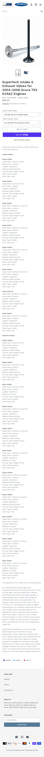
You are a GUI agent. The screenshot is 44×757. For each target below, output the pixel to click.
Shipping (5, 104)
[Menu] (40, 4)
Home (6, 685)
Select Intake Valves (10, 110)
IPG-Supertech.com (18, 750)
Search (7, 679)
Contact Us (8, 690)
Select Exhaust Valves (10, 119)
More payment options (22, 139)
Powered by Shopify (31, 750)
